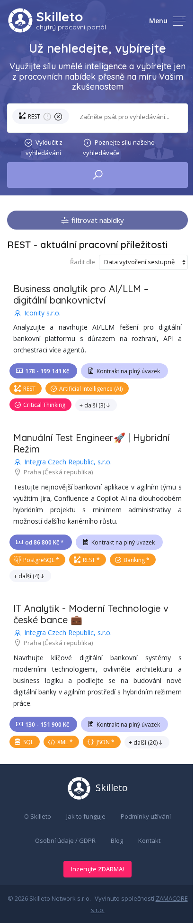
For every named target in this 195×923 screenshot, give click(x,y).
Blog (117, 840)
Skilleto (59, 16)
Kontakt (149, 840)
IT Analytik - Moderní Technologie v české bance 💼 (90, 614)
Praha (32, 472)
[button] (42, 118)
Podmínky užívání (146, 816)
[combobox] (128, 117)
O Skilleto (37, 816)
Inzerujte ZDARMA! (97, 869)
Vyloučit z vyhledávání (44, 147)
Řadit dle (82, 262)
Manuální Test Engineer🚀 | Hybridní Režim (91, 443)
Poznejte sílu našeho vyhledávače (119, 147)
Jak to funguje (86, 816)
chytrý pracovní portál (71, 27)
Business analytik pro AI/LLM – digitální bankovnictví (81, 294)
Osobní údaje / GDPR (65, 840)
